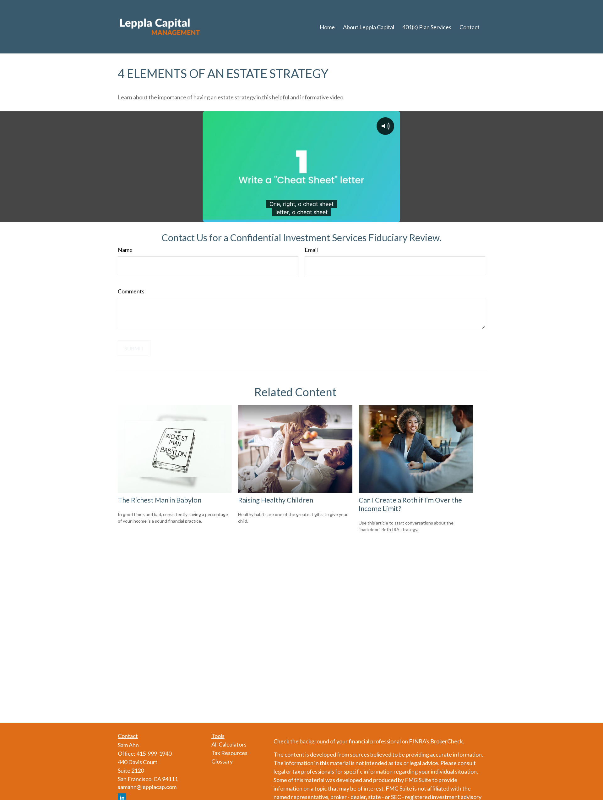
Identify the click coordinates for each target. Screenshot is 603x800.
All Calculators (229, 744)
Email (311, 249)
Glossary (222, 761)
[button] (327, 26)
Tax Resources (229, 752)
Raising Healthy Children (275, 500)
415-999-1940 (153, 753)
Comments (131, 291)
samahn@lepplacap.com (147, 786)
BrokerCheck (446, 741)
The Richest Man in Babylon (159, 500)
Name (125, 249)
